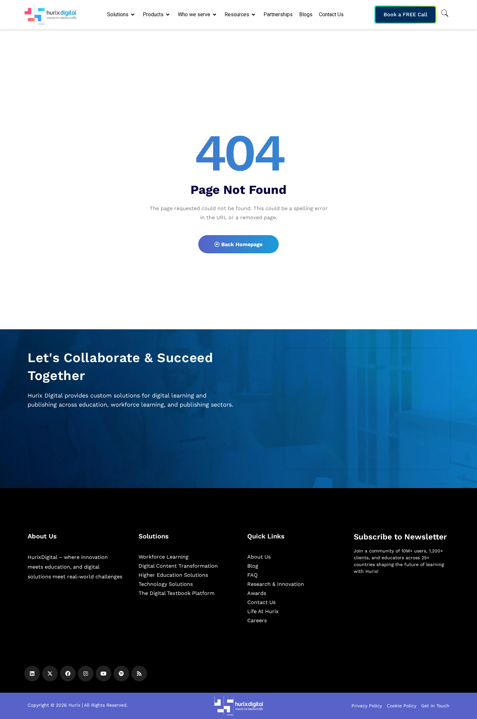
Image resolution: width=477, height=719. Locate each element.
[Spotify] (121, 673)
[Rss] (139, 673)
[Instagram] (85, 673)
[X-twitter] (50, 673)
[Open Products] (168, 15)
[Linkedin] (32, 673)
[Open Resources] (254, 15)
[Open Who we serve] (215, 15)
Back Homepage (241, 244)
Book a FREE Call (405, 14)
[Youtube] (103, 673)
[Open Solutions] (133, 15)
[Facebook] (68, 673)
